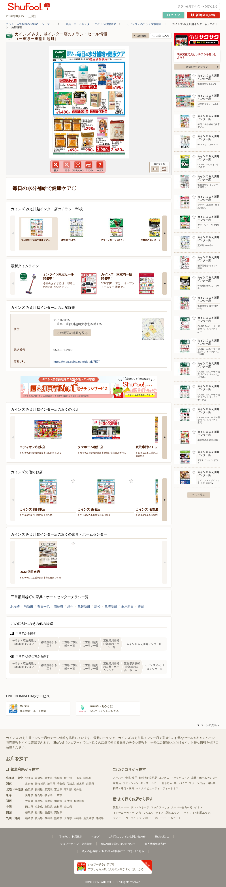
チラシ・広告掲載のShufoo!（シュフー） (30, 24)
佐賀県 (39, 818)
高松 (97, 606)
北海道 (29, 778)
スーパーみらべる (181, 807)
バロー (147, 818)
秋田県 (68, 778)
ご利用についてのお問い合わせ (126, 836)
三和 (155, 818)
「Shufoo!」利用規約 (69, 836)
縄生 (70, 606)
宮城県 (58, 778)
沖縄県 (100, 818)
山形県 (78, 778)
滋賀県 (58, 801)
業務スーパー (121, 807)
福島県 (87, 778)
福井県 (78, 789)
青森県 (39, 778)
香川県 (39, 812)
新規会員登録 (203, 15)
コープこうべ (133, 818)
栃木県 (80, 783)
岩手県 (49, 778)
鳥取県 (49, 806)
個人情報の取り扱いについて (118, 843)
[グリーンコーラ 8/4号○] (117, 227)
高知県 (58, 812)
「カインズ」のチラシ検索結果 (142, 24)
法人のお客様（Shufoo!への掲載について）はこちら (113, 851)
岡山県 (29, 806)
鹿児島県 (88, 818)
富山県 (58, 789)
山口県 (68, 806)
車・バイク (180, 783)
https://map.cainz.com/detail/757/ (76, 361)
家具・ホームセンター (204, 777)
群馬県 (90, 783)
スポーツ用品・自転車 (202, 783)
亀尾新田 (127, 606)
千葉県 (61, 783)
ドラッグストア (180, 777)
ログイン (173, 15)
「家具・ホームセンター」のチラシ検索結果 (89, 24)
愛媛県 (49, 812)
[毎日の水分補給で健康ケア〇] (38, 227)
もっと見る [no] (198, 494)
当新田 (28, 606)
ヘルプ (95, 836)
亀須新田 (84, 606)
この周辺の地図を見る (72, 333)
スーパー (118, 777)
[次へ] (164, 233)
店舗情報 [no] (140, 35)
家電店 (117, 783)
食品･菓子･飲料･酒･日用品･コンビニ (147, 777)
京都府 (49, 801)
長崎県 (49, 818)
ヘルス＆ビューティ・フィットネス (157, 788)
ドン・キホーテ (140, 807)
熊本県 (58, 818)
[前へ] (12, 233)
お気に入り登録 (73, 481)
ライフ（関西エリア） (168, 812)
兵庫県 (39, 801)
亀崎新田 (111, 606)
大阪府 (29, 801)
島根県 (58, 806)
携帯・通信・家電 (123, 788)
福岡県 (29, 818)
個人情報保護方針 (155, 843)
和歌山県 (79, 801)
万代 (138, 812)
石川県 (68, 789)
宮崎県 (78, 818)
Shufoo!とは (161, 836)
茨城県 (71, 783)
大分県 (68, 818)
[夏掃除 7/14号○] (78, 227)
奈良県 (68, 801)
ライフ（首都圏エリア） (198, 812)
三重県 (58, 795)
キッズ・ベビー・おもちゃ (156, 783)
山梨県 (29, 789)
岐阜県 (49, 795)
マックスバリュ (160, 807)
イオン (198, 807)
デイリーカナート (170, 818)
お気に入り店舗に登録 (160, 35)
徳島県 (29, 812)
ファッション (131, 783)
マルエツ (148, 812)
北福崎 (15, 606)
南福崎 (58, 606)
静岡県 (39, 795)
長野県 (39, 789)
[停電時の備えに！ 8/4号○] (157, 227)
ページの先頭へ (208, 725)
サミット (118, 818)
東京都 (29, 783)
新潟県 (49, 789)
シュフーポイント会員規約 (76, 843)
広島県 (39, 806)
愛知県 (29, 795)
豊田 (141, 606)
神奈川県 (40, 783)
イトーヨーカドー (123, 812)
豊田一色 (43, 606)
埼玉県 (51, 783)
